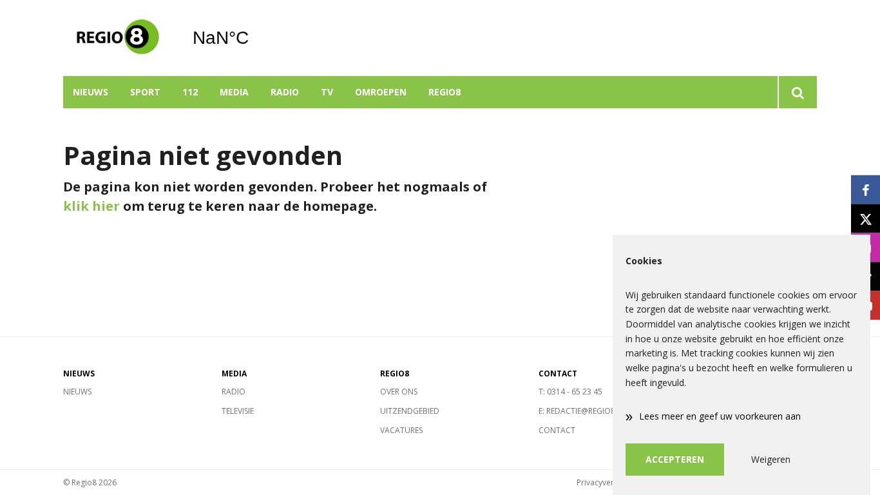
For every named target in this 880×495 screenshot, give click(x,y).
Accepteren (675, 459)
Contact (557, 430)
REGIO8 (444, 92)
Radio (285, 92)
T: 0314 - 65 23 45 (570, 391)
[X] (865, 218)
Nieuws (90, 92)
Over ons (398, 391)
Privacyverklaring (607, 482)
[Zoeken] (797, 92)
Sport (145, 92)
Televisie (238, 410)
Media (234, 92)
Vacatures (401, 430)
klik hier (91, 206)
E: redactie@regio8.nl (583, 410)
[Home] (118, 38)
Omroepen (381, 92)
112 (190, 92)
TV (327, 92)
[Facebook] (865, 189)
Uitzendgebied (409, 410)
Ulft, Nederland (253, 38)
